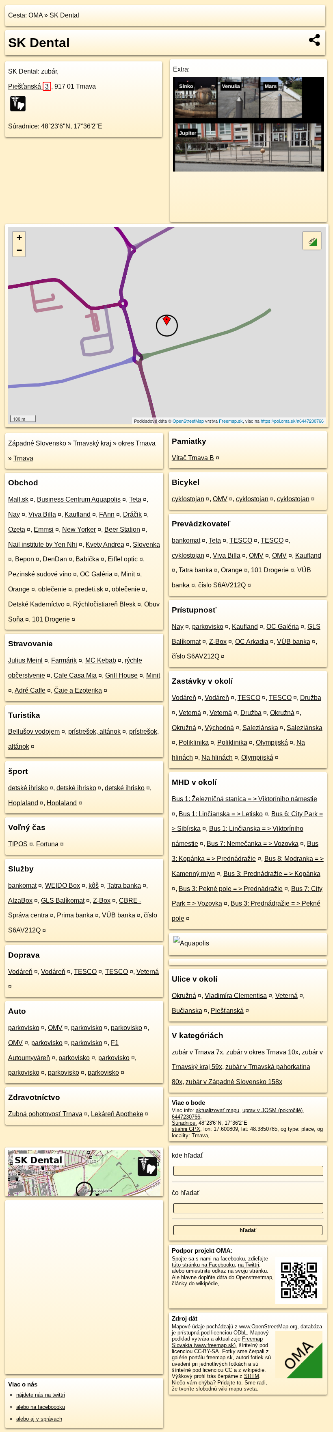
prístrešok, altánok (94, 731)
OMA (35, 15)
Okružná (282, 712)
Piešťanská (28, 86)
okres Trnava (137, 443)
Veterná (147, 971)
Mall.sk (18, 499)
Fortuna (47, 844)
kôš (94, 885)
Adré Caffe (30, 690)
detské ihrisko (28, 787)
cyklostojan (188, 498)
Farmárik (64, 660)
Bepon (24, 559)
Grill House (121, 675)
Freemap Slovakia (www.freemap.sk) (217, 1342)
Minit (128, 574)
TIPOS (18, 844)
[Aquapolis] (190, 943)
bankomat (22, 885)
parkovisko (23, 1027)
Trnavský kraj (92, 443)
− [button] (19, 250)
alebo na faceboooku (40, 1407)
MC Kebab (100, 660)
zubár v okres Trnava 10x (262, 1052)
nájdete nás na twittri (40, 1395)
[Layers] (312, 241)
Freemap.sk (231, 420)
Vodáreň (20, 971)
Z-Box (101, 900)
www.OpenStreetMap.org (268, 1326)
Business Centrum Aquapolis (79, 499)
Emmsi (44, 529)
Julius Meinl (25, 660)
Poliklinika (194, 742)
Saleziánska (260, 727)
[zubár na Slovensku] (20, 103)
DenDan (55, 559)
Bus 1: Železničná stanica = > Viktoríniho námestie (244, 798)
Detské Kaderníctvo (36, 604)
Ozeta (16, 529)
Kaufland (78, 514)
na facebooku (229, 1259)
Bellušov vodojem (34, 731)
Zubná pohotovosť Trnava (45, 1113)
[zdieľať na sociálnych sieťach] (315, 39)
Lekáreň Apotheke (117, 1113)
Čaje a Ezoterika (78, 690)
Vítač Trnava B (193, 457)
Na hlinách (217, 757)
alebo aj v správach (39, 1419)
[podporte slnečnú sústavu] (248, 169)
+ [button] (19, 238)
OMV (55, 1027)
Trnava (23, 458)
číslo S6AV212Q (222, 585)
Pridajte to (229, 1383)
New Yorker (79, 529)
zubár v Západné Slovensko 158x (234, 1081)
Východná (219, 727)
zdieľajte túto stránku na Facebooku (220, 1262)
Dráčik (132, 514)
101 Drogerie (51, 619)
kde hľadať (187, 1155)
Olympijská (272, 742)
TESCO (85, 971)
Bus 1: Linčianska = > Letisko (221, 814)
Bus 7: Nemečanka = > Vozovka (252, 843)
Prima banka (75, 915)
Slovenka (146, 544)
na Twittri (248, 1265)
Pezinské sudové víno (39, 574)
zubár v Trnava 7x (197, 1052)
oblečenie (52, 589)
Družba (310, 697)
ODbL (240, 1333)
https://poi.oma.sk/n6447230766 (292, 420)
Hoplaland (23, 803)
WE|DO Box (62, 885)
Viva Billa (42, 514)
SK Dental (64, 15)
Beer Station (122, 529)
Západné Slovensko (37, 443)
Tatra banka (124, 885)
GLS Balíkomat (62, 900)
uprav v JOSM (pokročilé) (272, 1110)
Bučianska (187, 1010)
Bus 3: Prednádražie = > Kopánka (271, 873)
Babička (87, 559)
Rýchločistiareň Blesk (104, 604)
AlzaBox (20, 900)
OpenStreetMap (188, 420)
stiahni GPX (186, 1129)
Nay (14, 514)
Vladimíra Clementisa (236, 995)
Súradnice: (23, 126)
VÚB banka (118, 915)
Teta (135, 499)
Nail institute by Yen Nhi (42, 544)
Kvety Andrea (105, 544)
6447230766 (186, 1117)
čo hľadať (185, 1192)
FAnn (107, 514)
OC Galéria (96, 574)
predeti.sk (89, 589)
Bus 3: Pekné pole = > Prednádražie (231, 888)
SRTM (251, 1376)
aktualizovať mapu (217, 1110)
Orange (19, 589)
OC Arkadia (251, 641)
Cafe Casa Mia (75, 675)
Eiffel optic (123, 559)
